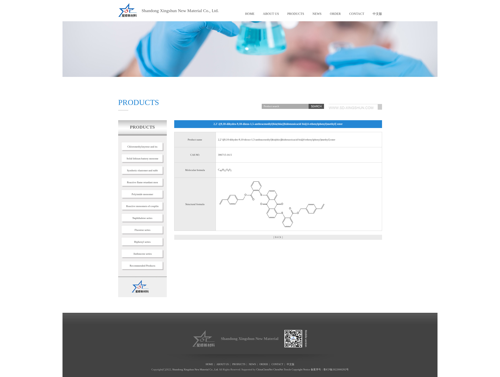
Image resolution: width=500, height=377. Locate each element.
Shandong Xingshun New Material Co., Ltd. (195, 369)
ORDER (335, 13)
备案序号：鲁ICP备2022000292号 (330, 369)
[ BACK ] (278, 237)
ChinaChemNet (264, 369)
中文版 (377, 13)
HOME (249, 13)
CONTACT (356, 13)
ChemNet (278, 369)
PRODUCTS (295, 13)
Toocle (287, 369)
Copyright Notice (301, 369)
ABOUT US (271, 13)
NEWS (316, 13)
